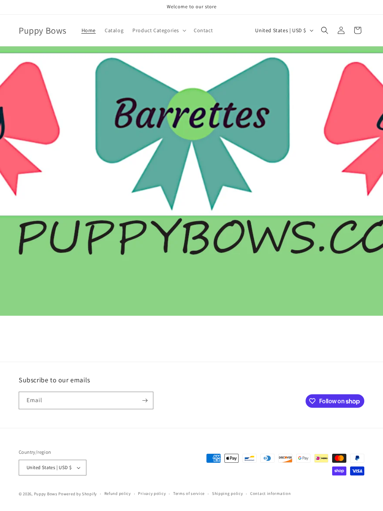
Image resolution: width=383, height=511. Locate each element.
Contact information (270, 493)
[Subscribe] (145, 400)
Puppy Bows (46, 493)
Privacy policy (152, 493)
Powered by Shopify (77, 493)
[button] (158, 30)
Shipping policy (227, 493)
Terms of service (189, 493)
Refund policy (117, 493)
